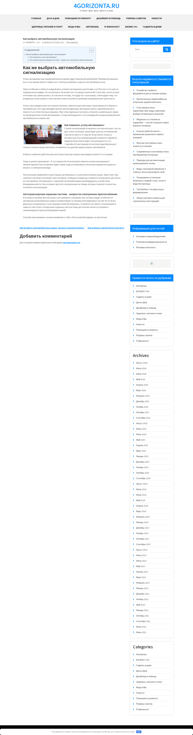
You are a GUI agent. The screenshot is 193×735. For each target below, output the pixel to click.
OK (139, 732)
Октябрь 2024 (142, 472)
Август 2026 (141, 363)
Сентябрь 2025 (143, 418)
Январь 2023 (142, 588)
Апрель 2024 (142, 505)
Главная (36, 18)
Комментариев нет (53, 42)
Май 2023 (140, 566)
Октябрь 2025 (142, 412)
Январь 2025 (142, 456)
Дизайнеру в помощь (108, 18)
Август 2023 (141, 549)
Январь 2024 (142, 522)
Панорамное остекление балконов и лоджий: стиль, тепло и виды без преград (149, 180)
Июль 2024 (141, 489)
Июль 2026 (141, 368)
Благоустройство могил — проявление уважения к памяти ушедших (148, 134)
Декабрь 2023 (142, 527)
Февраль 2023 (143, 582)
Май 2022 (140, 604)
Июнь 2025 (141, 434)
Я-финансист (112, 27)
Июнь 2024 (141, 494)
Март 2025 (141, 451)
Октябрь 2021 (142, 615)
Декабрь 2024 (142, 462)
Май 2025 (140, 440)
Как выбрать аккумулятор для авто (106, 228)
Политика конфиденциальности (151, 242)
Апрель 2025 (142, 445)
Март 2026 (141, 390)
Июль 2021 (141, 626)
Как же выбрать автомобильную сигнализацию (46, 54)
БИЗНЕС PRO (131, 27)
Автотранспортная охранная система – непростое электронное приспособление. (61, 60)
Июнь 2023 (141, 560)
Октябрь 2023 (142, 538)
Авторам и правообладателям (150, 236)
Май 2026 (140, 379)
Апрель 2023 (142, 571)
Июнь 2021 (141, 632)
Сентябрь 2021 (143, 621)
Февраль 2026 (143, 396)
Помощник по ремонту (78, 18)
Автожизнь (92, 27)
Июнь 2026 (141, 374)
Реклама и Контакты (146, 247)
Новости (157, 18)
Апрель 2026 (142, 385)
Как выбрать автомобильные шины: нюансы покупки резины (52, 228)
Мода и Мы (74, 27)
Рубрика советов (136, 18)
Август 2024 (141, 483)
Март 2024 (141, 511)
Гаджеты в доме (152, 27)
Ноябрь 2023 (142, 533)
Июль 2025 (141, 429)
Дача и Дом (53, 18)
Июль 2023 (141, 555)
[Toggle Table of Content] (90, 50)
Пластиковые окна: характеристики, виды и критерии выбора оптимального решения (149, 110)
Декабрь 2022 (142, 593)
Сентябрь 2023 (143, 544)
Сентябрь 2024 (143, 478)
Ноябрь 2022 (142, 599)
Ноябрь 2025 (142, 407)
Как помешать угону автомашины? (43, 57)
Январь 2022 (142, 610)
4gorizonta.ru (96, 5)
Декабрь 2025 (142, 401)
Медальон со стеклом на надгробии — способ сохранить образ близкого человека (151, 122)
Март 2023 (141, 577)
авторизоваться (71, 242)
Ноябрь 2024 (142, 467)
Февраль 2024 (143, 516)
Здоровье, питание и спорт (47, 27)
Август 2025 (141, 423)
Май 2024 (140, 500)
